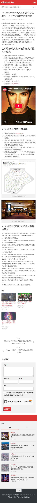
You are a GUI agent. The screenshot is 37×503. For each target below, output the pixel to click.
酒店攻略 (13, 432)
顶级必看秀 (13, 7)
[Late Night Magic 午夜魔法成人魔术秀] (25, 297)
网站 (4, 385)
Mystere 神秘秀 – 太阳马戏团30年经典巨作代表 (8, 323)
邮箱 (21, 378)
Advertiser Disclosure (23, 497)
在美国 (15, 495)
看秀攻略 (13, 475)
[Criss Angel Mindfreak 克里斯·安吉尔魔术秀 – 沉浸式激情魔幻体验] (8, 297)
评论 (5, 365)
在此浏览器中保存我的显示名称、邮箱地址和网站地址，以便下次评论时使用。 (18, 394)
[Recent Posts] (27, 428)
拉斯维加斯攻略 (7, 2)
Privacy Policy (12, 497)
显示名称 (6, 378)
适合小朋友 (4, 7)
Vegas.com (15, 84)
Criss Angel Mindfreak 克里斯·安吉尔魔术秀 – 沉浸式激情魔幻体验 (8, 303)
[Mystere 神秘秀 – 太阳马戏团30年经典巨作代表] (8, 316)
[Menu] (34, 2)
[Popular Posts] (10, 428)
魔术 (19, 7)
